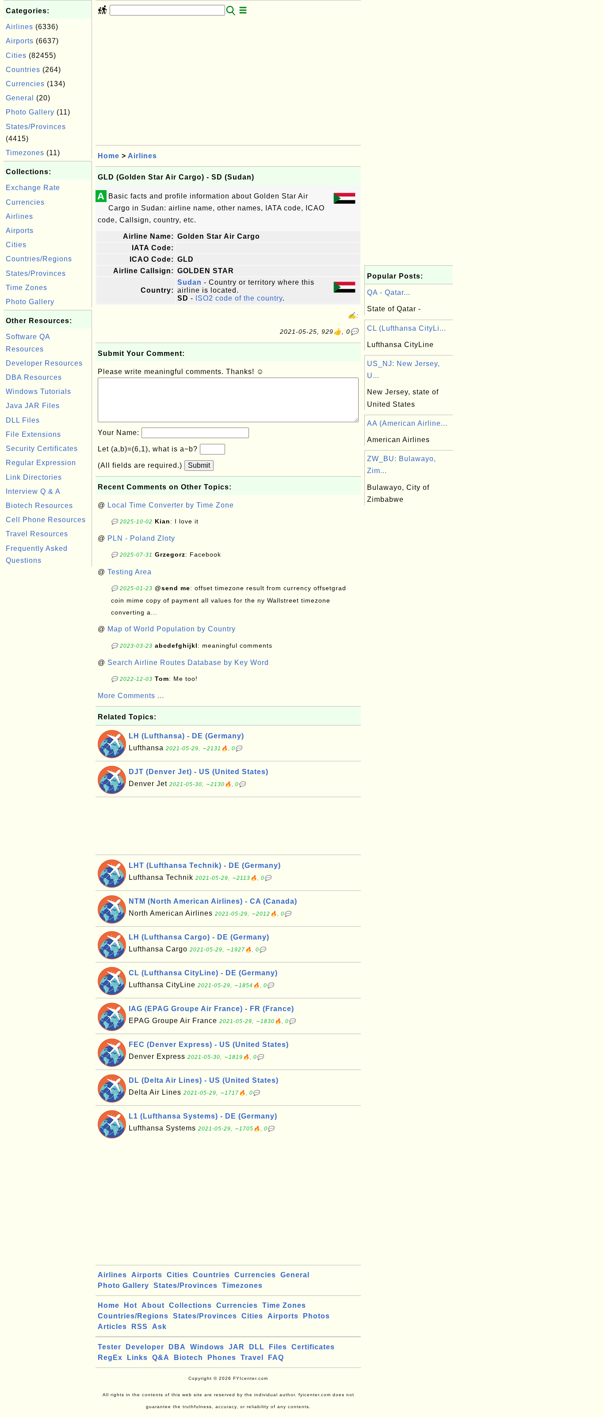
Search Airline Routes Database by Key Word (188, 662)
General (20, 98)
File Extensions (33, 434)
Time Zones (26, 287)
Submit (199, 465)
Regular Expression (41, 462)
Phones (221, 1357)
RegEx (110, 1357)
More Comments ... (131, 695)
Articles (112, 1326)
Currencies (25, 84)
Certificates (313, 1347)
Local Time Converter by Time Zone (170, 505)
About (152, 1305)
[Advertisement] (48, 701)
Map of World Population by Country (171, 629)
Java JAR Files (33, 405)
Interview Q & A (33, 491)
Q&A (160, 1357)
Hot (130, 1305)
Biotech (188, 1357)
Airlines (19, 27)
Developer (145, 1347)
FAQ (276, 1357)
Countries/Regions (39, 259)
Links (137, 1357)
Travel (252, 1357)
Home (108, 156)
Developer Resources (44, 363)
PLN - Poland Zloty (141, 538)
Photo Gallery (30, 112)
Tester (109, 1347)
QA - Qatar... (388, 292)
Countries (23, 69)
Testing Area (129, 572)
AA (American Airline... (407, 423)
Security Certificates (42, 448)
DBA (177, 1347)
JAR (237, 1347)
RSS (139, 1326)
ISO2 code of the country (239, 298)
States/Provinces (36, 126)
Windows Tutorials (38, 391)
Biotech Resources (39, 505)
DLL (256, 1347)
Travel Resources (37, 534)
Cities (16, 55)
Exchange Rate (33, 187)
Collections (190, 1305)
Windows (207, 1347)
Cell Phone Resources (46, 519)
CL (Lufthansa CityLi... (406, 328)
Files (278, 1347)
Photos (316, 1316)
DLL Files (23, 420)
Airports (20, 41)
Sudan (189, 282)
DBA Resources (34, 377)
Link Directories (34, 477)
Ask (159, 1326)
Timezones (25, 153)
